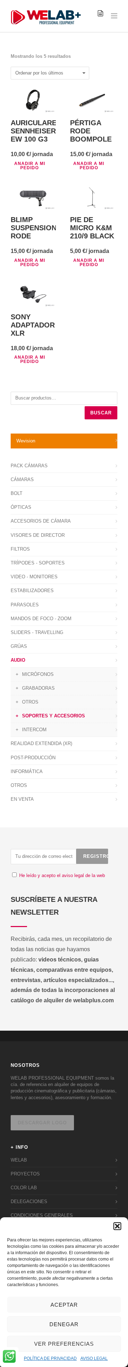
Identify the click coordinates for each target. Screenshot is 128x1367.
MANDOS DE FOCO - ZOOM (41, 618)
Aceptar (64, 1305)
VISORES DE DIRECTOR (38, 535)
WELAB (19, 1160)
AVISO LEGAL (94, 1358)
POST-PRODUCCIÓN (33, 757)
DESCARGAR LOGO (42, 1122)
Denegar (64, 1324)
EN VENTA (22, 799)
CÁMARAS (22, 479)
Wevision (25, 440)
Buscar (101, 412)
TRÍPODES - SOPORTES (38, 563)
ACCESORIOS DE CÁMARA (41, 521)
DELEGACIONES (29, 1201)
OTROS (30, 702)
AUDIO (18, 660)
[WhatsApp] (9, 1357)
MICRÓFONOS (38, 674)
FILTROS (20, 549)
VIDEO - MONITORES (34, 576)
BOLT (16, 493)
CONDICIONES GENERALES (42, 1215)
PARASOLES (25, 604)
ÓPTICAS (21, 507)
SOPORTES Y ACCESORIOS (53, 715)
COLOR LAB (24, 1187)
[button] (117, 1226)
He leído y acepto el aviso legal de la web (62, 875)
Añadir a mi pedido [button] (29, 165)
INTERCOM (34, 729)
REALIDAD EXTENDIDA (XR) (41, 743)
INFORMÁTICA (27, 771)
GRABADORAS (38, 688)
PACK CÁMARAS (29, 465)
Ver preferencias (64, 1344)
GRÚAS (19, 646)
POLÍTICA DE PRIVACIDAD (50, 1358)
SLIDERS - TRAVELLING (37, 632)
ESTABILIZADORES (32, 590)
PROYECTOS (25, 1173)
